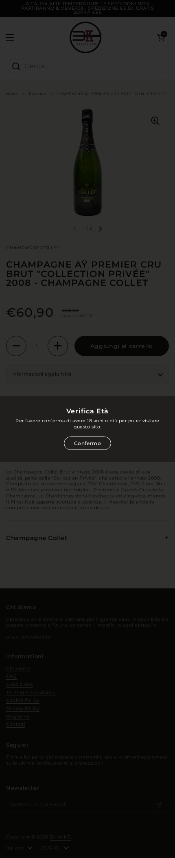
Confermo (87, 443)
